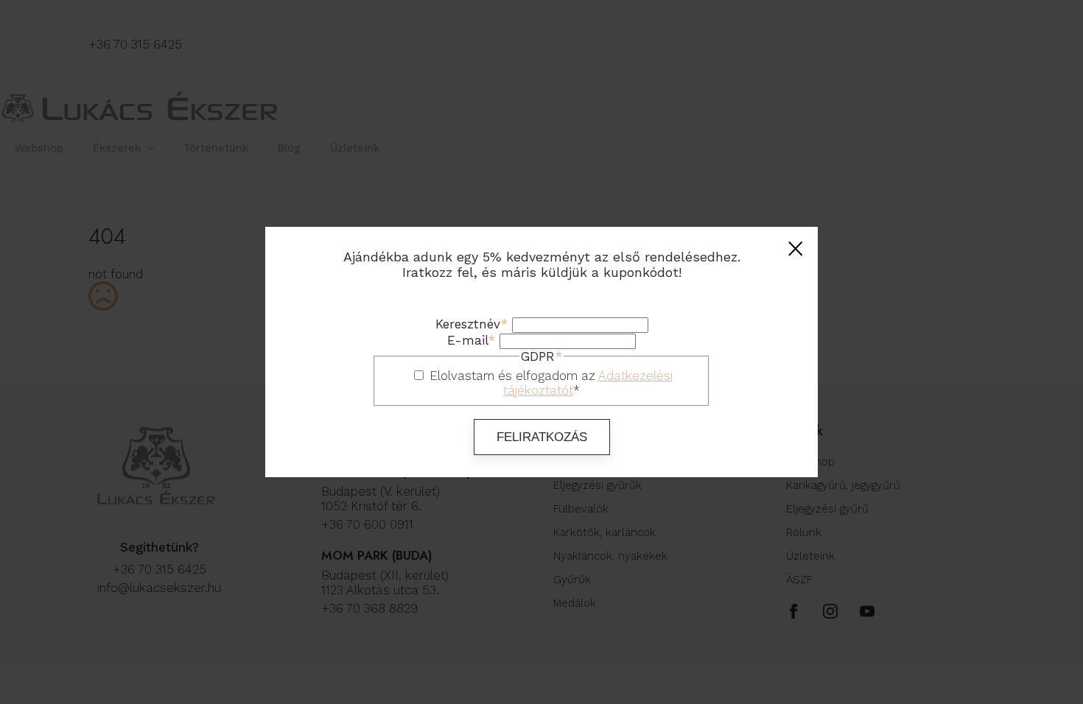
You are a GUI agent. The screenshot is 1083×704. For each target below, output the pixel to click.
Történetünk (215, 148)
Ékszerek (117, 148)
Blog (289, 148)
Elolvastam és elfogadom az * (551, 383)
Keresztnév (471, 324)
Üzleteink (354, 148)
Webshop (39, 148)
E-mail (471, 340)
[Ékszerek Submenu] (155, 148)
